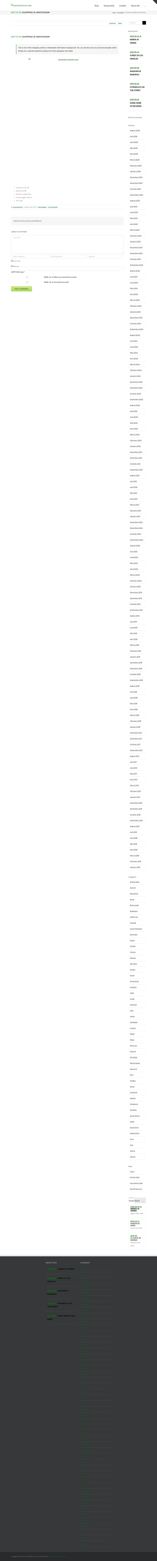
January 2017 (135, 797)
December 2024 (136, 247)
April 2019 (133, 639)
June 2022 (134, 417)
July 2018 (133, 692)
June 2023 (134, 347)
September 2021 (136, 470)
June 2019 (133, 627)
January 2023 (135, 376)
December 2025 (136, 177)
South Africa (135, 1116)
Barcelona (134, 894)
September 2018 (136, 680)
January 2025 (135, 241)
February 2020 (136, 581)
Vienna (132, 1157)
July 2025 (133, 206)
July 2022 (133, 411)
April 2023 (134, 358)
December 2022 (136, 382)
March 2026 (135, 160)
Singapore (134, 1104)
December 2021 (136, 452)
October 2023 (135, 323)
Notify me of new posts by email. (56, 282)
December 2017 (136, 733)
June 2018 (134, 698)
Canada (133, 923)
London (133, 1028)
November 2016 (136, 809)
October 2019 (135, 604)
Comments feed (136, 1183)
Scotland (133, 1092)
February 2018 (135, 721)
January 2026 (135, 171)
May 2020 (134, 563)
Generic (133, 958)
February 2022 (136, 440)
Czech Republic (136, 929)
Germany (133, 964)
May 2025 (134, 218)
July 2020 (133, 551)
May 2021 (133, 493)
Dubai (132, 940)
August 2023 (135, 335)
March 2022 (135, 434)
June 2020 (134, 557)
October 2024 (135, 259)
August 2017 (134, 756)
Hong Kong (134, 981)
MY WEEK (133, 1057)
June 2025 (134, 212)
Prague (133, 1081)
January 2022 (135, 446)
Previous (112, 23)
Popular (131, 1201)
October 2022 (135, 394)
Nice (131, 1075)
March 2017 (134, 785)
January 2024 (135, 312)
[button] (145, 5)
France (133, 952)
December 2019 (136, 592)
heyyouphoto (18, 207)
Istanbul (133, 1005)
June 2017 (133, 768)
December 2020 (136, 522)
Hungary (133, 987)
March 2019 (134, 645)
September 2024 (136, 265)
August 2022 (135, 405)
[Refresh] (15, 266)
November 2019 (136, 598)
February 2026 (136, 166)
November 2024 (136, 253)
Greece (132, 970)
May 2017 (133, 774)
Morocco (133, 1046)
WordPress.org (136, 1189)
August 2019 (134, 616)
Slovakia (133, 1110)
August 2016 (134, 826)
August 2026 (135, 130)
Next (120, 23)
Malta (132, 1034)
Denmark (133, 934)
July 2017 (133, 762)
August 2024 (135, 271)
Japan (132, 1016)
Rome (132, 1087)
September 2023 (136, 329)
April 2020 (134, 569)
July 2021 (133, 481)
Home (132, 975)
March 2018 (134, 715)
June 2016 (133, 838)
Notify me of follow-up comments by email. (60, 277)
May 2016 (133, 844)
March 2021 (134, 505)
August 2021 (134, 475)
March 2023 (135, 364)
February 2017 (135, 791)
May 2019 (133, 633)
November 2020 (136, 528)
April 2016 (133, 850)
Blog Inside (134, 905)
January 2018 (135, 727)
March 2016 (134, 855)
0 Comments (53, 207)
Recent (137, 1201)
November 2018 (136, 668)
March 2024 (135, 300)
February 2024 (136, 306)
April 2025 (134, 224)
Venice (132, 1151)
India (132, 993)
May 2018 (133, 703)
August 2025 (135, 201)
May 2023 (134, 353)
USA (131, 1145)
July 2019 (133, 622)
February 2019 (135, 651)
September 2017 (136, 750)
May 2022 (134, 423)
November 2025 (136, 183)
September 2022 (136, 399)
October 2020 (135, 534)
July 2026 (133, 136)
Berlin (132, 899)
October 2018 (135, 674)
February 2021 (135, 510)
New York (133, 1069)
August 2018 (135, 686)
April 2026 (134, 154)
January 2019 (135, 657)
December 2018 (136, 662)
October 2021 (135, 464)
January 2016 (135, 867)
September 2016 (136, 820)
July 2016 (133, 832)
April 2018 (134, 709)
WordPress (52, 1556)
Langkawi (133, 1022)
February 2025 (136, 236)
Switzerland (134, 1133)
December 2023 (136, 317)
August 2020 (135, 545)
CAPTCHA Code (17, 272)
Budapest (134, 911)
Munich (133, 1051)
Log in (132, 1171)
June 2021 (133, 487)
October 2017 (135, 744)
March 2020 (135, 575)
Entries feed (134, 1177)
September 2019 (136, 610)
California (134, 917)
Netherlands (135, 1063)
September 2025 (136, 195)
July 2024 (133, 277)
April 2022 (134, 429)
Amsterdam (42, 207)
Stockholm (134, 1127)
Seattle (133, 1098)
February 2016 (135, 861)
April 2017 (133, 779)
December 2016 (136, 803)
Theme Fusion (62, 1556)
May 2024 (134, 288)
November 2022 (136, 388)
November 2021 (136, 458)
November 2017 (136, 739)
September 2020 (136, 540)
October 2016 (135, 815)
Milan (132, 1040)
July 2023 (133, 341)
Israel (132, 999)
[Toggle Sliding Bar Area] (155, 2)
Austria (133, 888)
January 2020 (135, 586)
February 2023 (136, 370)
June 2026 (134, 142)
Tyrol (132, 1139)
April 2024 (134, 294)
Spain (132, 1122)
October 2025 (135, 189)
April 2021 (133, 499)
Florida (132, 946)
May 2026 (134, 148)
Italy (131, 1011)
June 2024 (134, 282)
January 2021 (135, 516)
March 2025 (135, 230)
